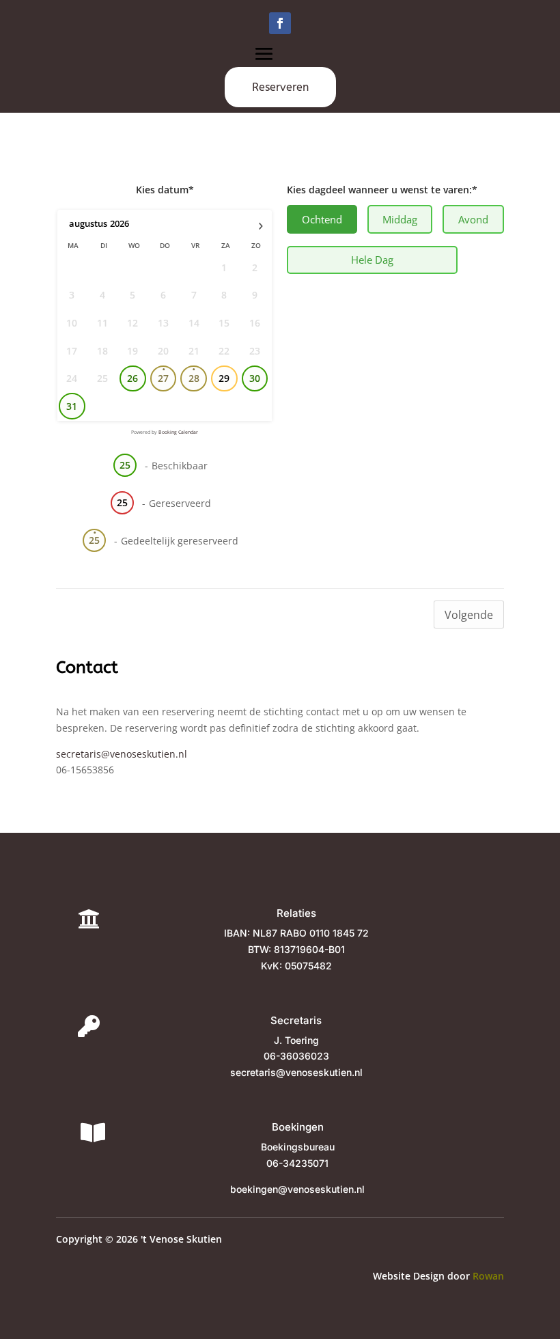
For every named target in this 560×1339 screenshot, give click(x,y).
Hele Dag (372, 259)
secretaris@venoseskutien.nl (121, 753)
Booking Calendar (178, 432)
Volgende (469, 614)
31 (71, 406)
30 (254, 378)
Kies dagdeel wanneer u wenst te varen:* (382, 189)
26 (132, 378)
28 (193, 378)
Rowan (488, 1275)
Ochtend (322, 219)
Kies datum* (165, 189)
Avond (473, 219)
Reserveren (280, 87)
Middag (399, 219)
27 (163, 378)
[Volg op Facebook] (280, 23)
